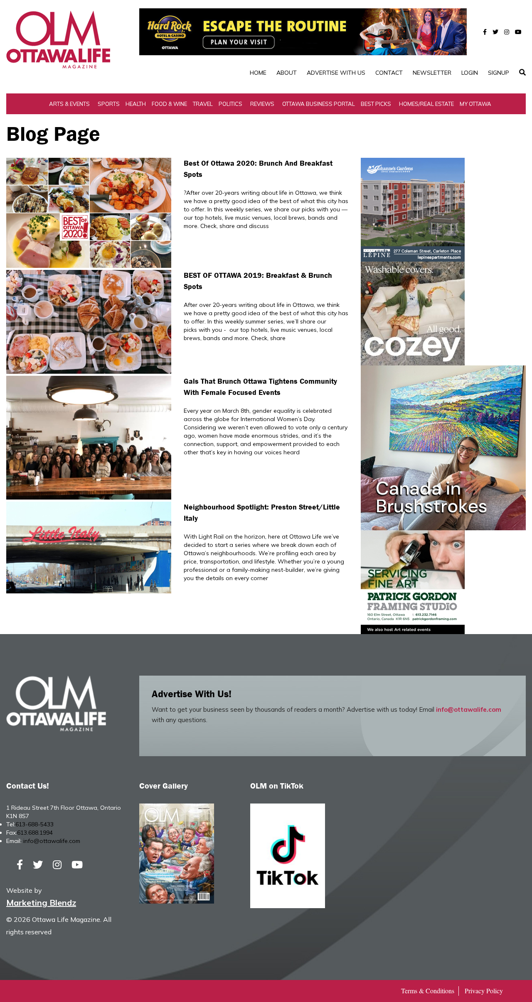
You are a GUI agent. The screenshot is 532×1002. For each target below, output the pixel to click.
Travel (203, 103)
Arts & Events (69, 103)
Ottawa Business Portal (318, 103)
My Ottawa (475, 103)
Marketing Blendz (41, 902)
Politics (230, 103)
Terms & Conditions (427, 990)
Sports (109, 103)
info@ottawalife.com (468, 709)
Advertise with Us (336, 72)
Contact (389, 72)
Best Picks (376, 103)
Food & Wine (169, 103)
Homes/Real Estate (426, 103)
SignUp (498, 72)
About (286, 72)
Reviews (262, 103)
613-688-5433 (34, 824)
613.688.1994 (35, 832)
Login (469, 72)
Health (136, 103)
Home (258, 72)
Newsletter (432, 72)
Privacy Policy (484, 990)
